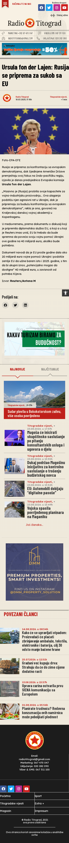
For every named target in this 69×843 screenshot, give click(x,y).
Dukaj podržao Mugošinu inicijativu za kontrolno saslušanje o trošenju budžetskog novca (46, 468)
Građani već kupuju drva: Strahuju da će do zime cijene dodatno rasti (43, 667)
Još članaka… (34, 525)
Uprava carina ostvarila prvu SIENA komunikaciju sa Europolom (42, 689)
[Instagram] (56, 7)
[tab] (17, 369)
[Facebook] (41, 7)
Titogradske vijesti (58, 96)
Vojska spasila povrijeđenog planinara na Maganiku (45, 512)
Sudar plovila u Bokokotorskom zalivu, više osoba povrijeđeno (34, 413)
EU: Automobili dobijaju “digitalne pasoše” (45, 490)
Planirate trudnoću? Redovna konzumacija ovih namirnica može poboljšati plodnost (43, 712)
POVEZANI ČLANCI (21, 614)
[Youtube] (64, 7)
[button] (65, 293)
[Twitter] (49, 7)
